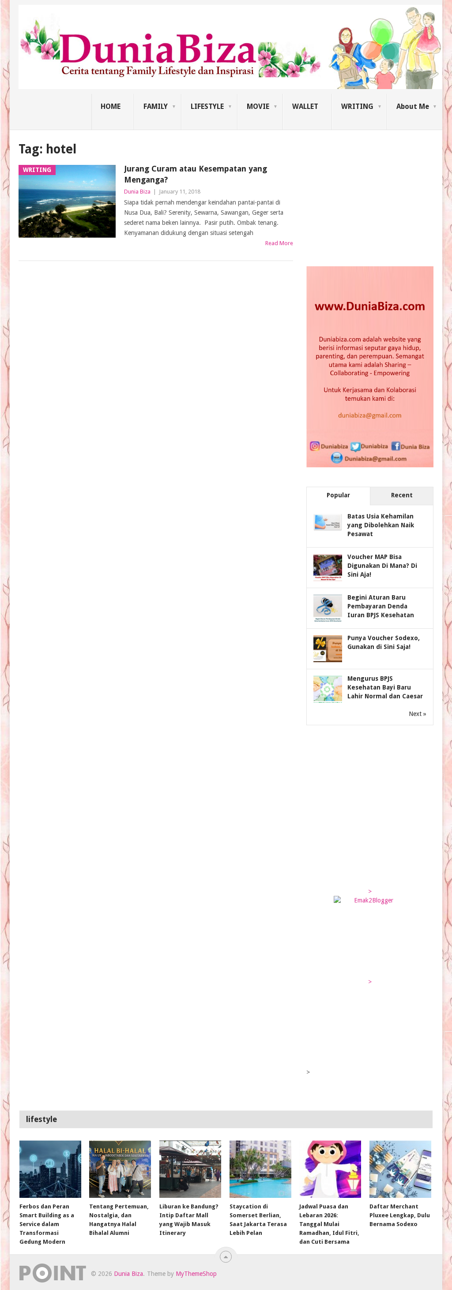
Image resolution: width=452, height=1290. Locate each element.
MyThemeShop (196, 1273)
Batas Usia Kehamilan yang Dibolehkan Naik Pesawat (380, 525)
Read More (279, 243)
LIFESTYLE (207, 106)
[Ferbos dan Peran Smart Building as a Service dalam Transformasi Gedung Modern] (50, 1169)
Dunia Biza (137, 191)
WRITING (357, 106)
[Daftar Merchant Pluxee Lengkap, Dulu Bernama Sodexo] (400, 1169)
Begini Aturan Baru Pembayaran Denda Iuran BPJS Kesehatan (380, 606)
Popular (338, 495)
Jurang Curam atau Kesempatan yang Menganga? (195, 174)
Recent (402, 495)
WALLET (305, 106)
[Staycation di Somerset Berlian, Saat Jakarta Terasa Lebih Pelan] (260, 1169)
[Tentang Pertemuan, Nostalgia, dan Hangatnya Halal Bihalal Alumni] (120, 1169)
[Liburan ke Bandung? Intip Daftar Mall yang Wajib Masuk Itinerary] (190, 1169)
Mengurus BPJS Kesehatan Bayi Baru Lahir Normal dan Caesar (385, 687)
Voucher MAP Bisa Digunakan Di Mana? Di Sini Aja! (382, 565)
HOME (111, 106)
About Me (412, 106)
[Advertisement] (372, 196)
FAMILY (155, 106)
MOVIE (258, 106)
